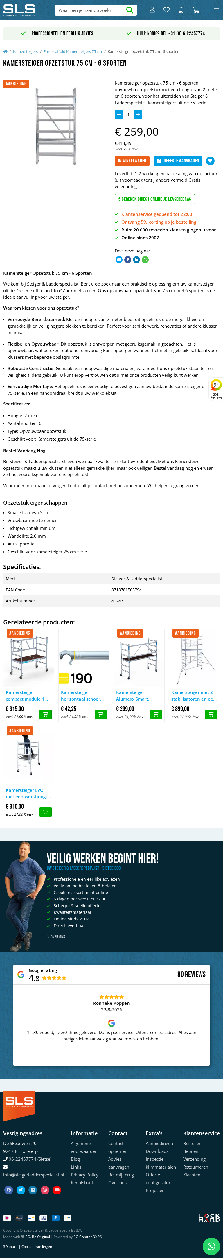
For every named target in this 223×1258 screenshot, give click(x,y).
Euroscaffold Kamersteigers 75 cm (73, 51)
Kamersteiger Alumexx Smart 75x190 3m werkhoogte (132, 695)
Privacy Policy (84, 1175)
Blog (75, 1159)
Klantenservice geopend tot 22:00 (156, 214)
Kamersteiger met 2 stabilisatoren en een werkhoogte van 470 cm (193, 695)
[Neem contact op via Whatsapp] (211, 1246)
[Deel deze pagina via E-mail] (119, 259)
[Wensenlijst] (166, 10)
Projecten (155, 1190)
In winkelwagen (132, 161)
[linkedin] (33, 1183)
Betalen (190, 1151)
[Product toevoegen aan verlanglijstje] (210, 161)
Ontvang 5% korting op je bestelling (158, 222)
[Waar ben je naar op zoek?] (130, 10)
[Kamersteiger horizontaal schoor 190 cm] (84, 658)
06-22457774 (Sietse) (30, 1159)
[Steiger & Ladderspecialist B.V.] (24, 10)
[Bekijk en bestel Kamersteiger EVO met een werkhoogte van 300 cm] (45, 812)
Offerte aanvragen (181, 161)
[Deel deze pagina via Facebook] (127, 259)
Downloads (157, 1151)
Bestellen (192, 1143)
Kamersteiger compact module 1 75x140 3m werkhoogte (25, 695)
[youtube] (56, 1183)
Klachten (191, 1175)
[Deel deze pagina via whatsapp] (145, 259)
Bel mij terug (121, 1175)
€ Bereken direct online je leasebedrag (155, 199)
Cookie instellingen (36, 1246)
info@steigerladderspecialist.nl (33, 1175)
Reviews (195, 975)
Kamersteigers (25, 51)
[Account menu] (152, 10)
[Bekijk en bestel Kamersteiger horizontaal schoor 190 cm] (101, 714)
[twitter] (21, 1183)
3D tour (9, 1246)
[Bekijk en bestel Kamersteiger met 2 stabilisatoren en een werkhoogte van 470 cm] (211, 714)
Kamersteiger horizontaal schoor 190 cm (80, 695)
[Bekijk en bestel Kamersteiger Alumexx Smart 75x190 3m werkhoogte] (156, 714)
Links (76, 1167)
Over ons (57, 937)
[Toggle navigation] (216, 10)
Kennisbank (82, 1182)
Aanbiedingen (159, 1143)
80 (180, 974)
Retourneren (195, 1167)
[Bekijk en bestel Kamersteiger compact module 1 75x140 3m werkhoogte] (45, 714)
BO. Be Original (37, 1236)
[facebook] (9, 1183)
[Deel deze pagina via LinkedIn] (136, 259)
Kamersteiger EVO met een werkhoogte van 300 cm (28, 793)
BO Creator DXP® (87, 1236)
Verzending (194, 1159)
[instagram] (45, 1183)
